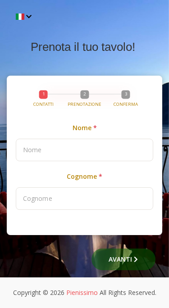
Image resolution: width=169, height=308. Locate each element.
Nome (85, 127)
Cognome (84, 176)
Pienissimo (82, 292)
